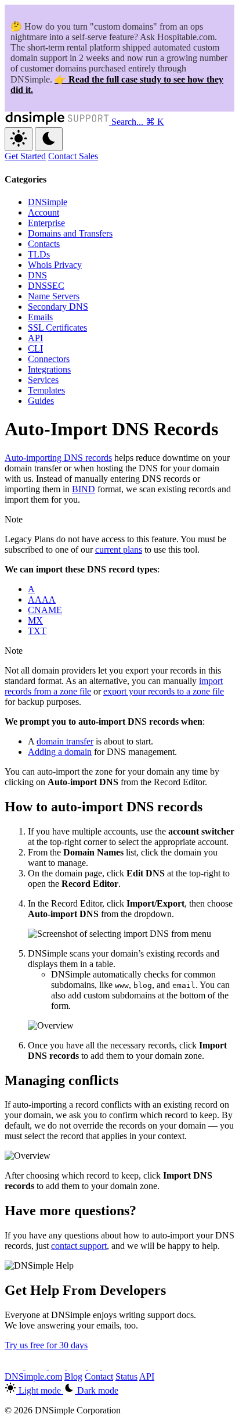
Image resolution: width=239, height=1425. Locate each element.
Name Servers (53, 296)
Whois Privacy (55, 265)
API (35, 338)
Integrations (49, 369)
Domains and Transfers (70, 233)
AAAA (42, 599)
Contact (99, 1376)
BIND (83, 489)
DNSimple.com (33, 1376)
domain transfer (65, 741)
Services (43, 380)
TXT (37, 631)
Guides (41, 401)
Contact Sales (73, 156)
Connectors (49, 359)
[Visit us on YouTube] (37, 1366)
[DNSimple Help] (58, 122)
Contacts (44, 244)
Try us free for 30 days (46, 1345)
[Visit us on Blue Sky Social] (77, 1366)
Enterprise (46, 223)
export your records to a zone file (163, 691)
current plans (118, 549)
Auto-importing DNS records (58, 458)
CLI (35, 348)
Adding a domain (60, 752)
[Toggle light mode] (18, 139)
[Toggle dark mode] (49, 139)
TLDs (39, 254)
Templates (46, 390)
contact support (79, 1246)
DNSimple (47, 202)
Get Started (25, 156)
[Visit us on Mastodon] (110, 1366)
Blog (73, 1376)
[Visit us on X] (15, 1366)
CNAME (45, 610)
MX (35, 620)
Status (126, 1376)
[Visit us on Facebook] (95, 1366)
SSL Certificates (57, 327)
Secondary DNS (58, 307)
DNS (37, 275)
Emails (40, 317)
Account (43, 212)
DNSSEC (46, 286)
